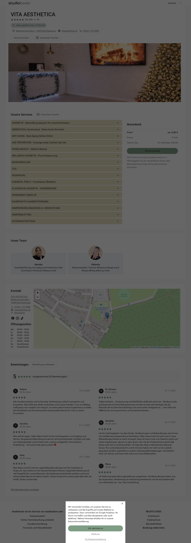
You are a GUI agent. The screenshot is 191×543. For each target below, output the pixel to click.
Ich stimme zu (95, 528)
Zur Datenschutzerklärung (95, 539)
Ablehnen (95, 534)
